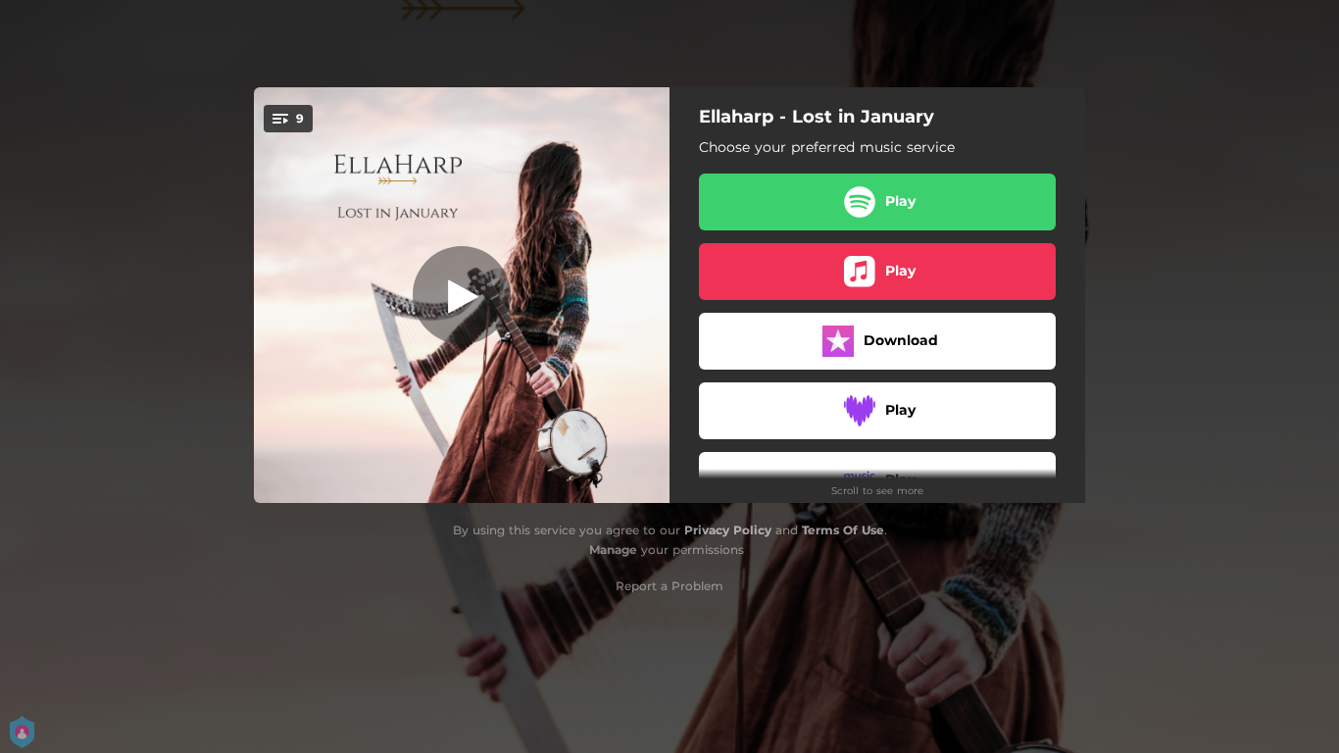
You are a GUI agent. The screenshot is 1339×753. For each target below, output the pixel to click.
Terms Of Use (843, 530)
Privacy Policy (727, 530)
